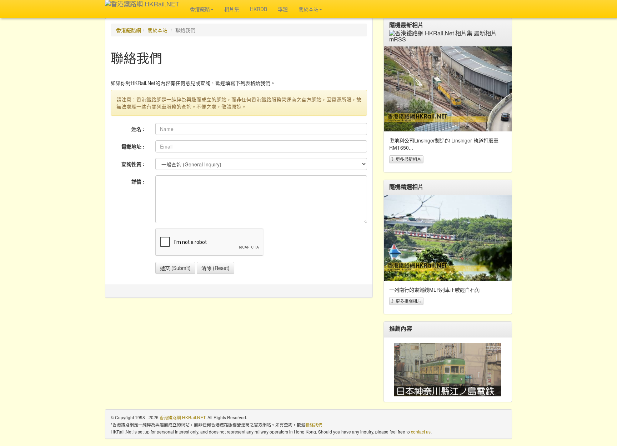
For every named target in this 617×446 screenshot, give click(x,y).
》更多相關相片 (406, 301)
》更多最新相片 (406, 159)
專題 (283, 8)
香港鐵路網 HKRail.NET (182, 417)
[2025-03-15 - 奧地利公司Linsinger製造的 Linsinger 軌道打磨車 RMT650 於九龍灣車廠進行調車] (448, 89)
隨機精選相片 (406, 187)
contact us (421, 432)
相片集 (231, 8)
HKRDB (258, 8)
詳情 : (138, 181)
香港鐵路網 (128, 30)
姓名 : (138, 128)
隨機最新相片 (406, 25)
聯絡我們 (313, 424)
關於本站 (157, 30)
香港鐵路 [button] (200, 8)
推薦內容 (400, 328)
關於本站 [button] (308, 8)
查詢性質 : (133, 163)
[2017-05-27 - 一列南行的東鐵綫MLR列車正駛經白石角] (448, 238)
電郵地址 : (133, 146)
